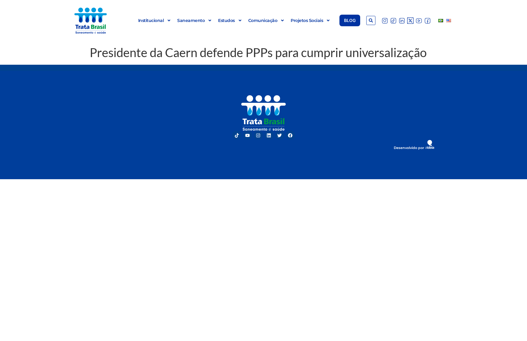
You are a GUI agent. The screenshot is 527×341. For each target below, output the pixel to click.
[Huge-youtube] (419, 20)
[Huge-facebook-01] (427, 20)
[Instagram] (258, 135)
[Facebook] (290, 135)
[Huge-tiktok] (393, 20)
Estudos (226, 20)
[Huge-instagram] (385, 20)
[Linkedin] (269, 135)
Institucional (151, 20)
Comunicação (263, 20)
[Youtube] (247, 135)
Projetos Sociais (307, 20)
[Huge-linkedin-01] (402, 20)
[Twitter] (279, 135)
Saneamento (191, 20)
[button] (370, 20)
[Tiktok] (237, 135)
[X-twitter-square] (410, 20)
